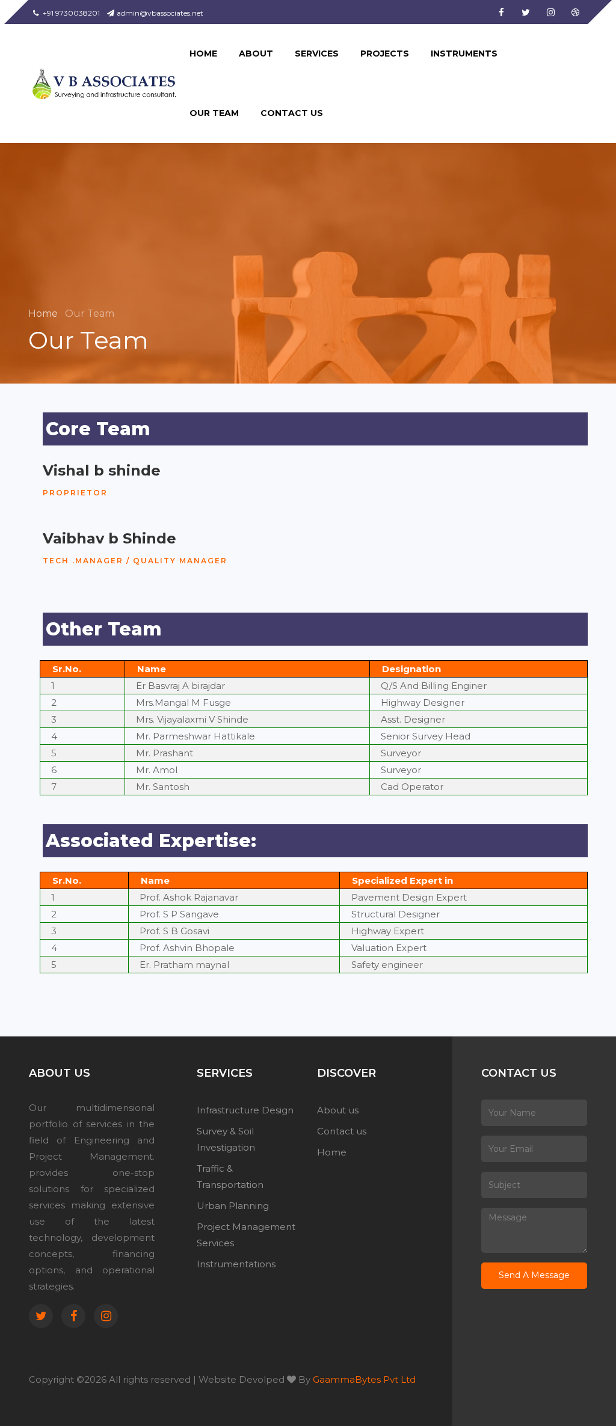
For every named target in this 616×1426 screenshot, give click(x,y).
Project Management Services (246, 1235)
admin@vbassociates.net (160, 12)
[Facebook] (73, 1316)
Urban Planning (233, 1205)
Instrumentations (236, 1264)
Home (44, 313)
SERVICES (317, 53)
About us (338, 1110)
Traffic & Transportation (230, 1176)
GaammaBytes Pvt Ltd (364, 1379)
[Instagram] (106, 1316)
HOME (203, 53)
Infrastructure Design (245, 1110)
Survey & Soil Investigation (226, 1139)
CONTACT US (291, 113)
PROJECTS (384, 53)
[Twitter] (41, 1316)
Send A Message (534, 1275)
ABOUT (256, 53)
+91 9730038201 (70, 12)
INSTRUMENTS (464, 53)
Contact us (341, 1131)
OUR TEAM (214, 113)
